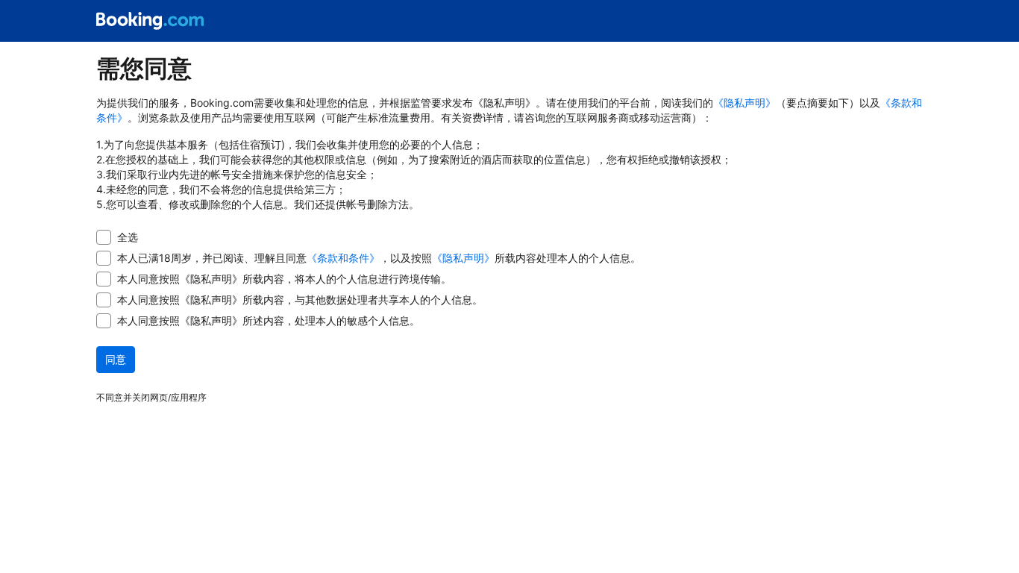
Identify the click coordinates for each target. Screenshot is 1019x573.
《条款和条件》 (343, 257)
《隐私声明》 (744, 102)
